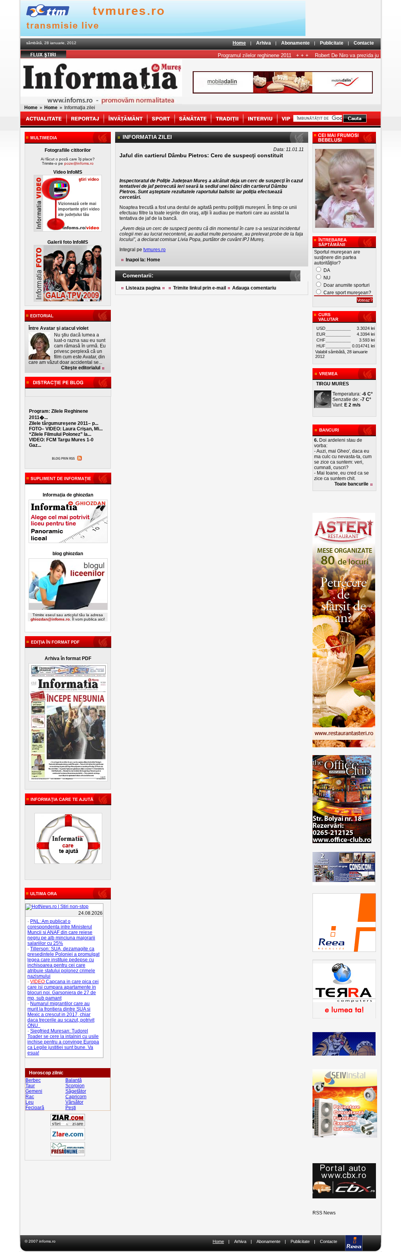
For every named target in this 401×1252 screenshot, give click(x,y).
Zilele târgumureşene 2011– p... (63, 423)
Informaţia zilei (79, 107)
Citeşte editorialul (80, 368)
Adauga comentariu (254, 288)
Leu (29, 1102)
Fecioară (34, 1107)
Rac (29, 1096)
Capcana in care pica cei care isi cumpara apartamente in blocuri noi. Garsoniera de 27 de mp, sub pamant (63, 990)
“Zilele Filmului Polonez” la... (60, 434)
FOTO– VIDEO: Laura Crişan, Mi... (66, 429)
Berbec (33, 1080)
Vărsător (74, 1102)
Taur (30, 1085)
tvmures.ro (154, 249)
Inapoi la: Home (143, 260)
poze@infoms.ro (79, 163)
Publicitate (331, 43)
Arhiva (263, 43)
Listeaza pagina (143, 288)
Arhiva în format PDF (68, 658)
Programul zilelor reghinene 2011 (239, 55)
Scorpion (75, 1085)
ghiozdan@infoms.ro (50, 619)
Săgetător (75, 1091)
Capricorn (76, 1096)
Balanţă (73, 1080)
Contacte (364, 43)
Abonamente (295, 43)
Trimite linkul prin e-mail (199, 288)
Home (239, 43)
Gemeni (33, 1091)
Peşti (70, 1107)
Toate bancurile (351, 484)
